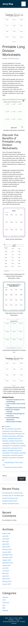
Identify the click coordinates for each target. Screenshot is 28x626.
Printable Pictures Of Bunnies (16, 407)
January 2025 (6, 584)
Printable (7, 426)
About (11, 618)
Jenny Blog (7, 4)
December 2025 (7, 555)
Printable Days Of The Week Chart (13, 495)
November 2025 (7, 557)
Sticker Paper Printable (13, 421)
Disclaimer (11, 620)
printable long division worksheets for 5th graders (14, 448)
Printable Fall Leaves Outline (13, 467)
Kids (3, 605)
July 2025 (5, 568)
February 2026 (7, 549)
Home (6, 618)
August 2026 (6, 533)
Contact (17, 620)
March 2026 (6, 547)
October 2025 (6, 560)
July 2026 (5, 536)
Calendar (5, 597)
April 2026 (5, 544)
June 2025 (5, 571)
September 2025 (7, 563)
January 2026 (6, 552)
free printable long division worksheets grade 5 (13, 436)
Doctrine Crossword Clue (10, 498)
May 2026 (5, 541)
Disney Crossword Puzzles (10, 503)
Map (3, 608)
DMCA (20, 618)
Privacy (16, 618)
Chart (4, 600)
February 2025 (6, 581)
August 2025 (6, 565)
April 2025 (5, 576)
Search (4, 475)
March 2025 (6, 579)
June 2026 (5, 539)
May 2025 (5, 573)
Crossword (5, 602)
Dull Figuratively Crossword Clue (12, 493)
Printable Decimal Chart (9, 501)
